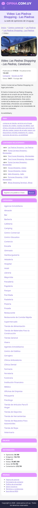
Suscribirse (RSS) (12, 491)
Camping (8, 228)
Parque (7, 290)
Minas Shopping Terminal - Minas (20, 183)
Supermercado (10, 321)
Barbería (8, 219)
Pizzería (7, 304)
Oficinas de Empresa (13, 391)
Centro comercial (15, 27)
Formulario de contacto (14, 482)
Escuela (7, 246)
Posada (7, 308)
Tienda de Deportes (13, 412)
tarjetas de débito (23, 126)
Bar (5, 215)
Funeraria (8, 378)
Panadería (8, 281)
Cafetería (8, 223)
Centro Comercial (12, 232)
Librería (7, 272)
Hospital (8, 264)
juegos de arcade (20, 130)
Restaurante (9, 312)
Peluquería (9, 395)
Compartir (6, 76)
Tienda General (11, 338)
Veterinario (9, 432)
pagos (30, 133)
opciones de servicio (10, 135)
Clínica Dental (10, 364)
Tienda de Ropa (11, 428)
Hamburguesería (11, 255)
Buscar (31, 193)
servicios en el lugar (24, 123)
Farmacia (8, 369)
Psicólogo (8, 400)
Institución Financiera (13, 382)
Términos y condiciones (14, 489)
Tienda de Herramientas (15, 416)
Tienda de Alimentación (14, 326)
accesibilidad (23, 135)
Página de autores (12, 480)
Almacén (8, 210)
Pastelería (8, 299)
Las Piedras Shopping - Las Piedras (18, 30)
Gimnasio (8, 250)
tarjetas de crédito (9, 126)
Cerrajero (8, 355)
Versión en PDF (17, 76)
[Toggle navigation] (4, 8)
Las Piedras (31, 27)
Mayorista (8, 277)
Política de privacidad (14, 484)
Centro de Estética (12, 351)
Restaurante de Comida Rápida (18, 317)
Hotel (6, 268)
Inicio (3, 27)
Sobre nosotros (11, 487)
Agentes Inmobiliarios (14, 346)
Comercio (8, 241)
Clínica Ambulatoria (13, 360)
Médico (7, 386)
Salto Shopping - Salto (16, 174)
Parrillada (8, 295)
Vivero (7, 342)
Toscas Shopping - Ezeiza (17, 168)
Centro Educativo (11, 237)
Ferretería (8, 373)
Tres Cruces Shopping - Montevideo (21, 156)
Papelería (8, 286)
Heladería (8, 259)
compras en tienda (10, 123)
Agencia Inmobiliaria (13, 206)
